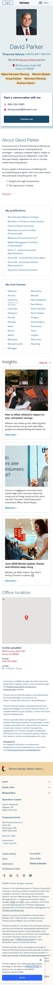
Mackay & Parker (27, 60)
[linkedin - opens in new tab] (11, 875)
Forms (4, 859)
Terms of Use (35, 858)
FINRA (12, 902)
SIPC (22, 902)
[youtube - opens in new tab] (30, 875)
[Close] (41, 960)
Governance (7, 863)
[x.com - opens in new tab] (17, 875)
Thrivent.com (7, 939)
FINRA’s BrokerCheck (25, 939)
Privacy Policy (33, 966)
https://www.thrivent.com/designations (23, 750)
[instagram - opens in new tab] (24, 875)
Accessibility (35, 853)
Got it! (22, 978)
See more (6, 194)
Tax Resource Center (11, 868)
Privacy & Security (38, 863)
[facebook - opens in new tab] (4, 875)
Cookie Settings (9, 853)
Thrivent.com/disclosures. (13, 910)
